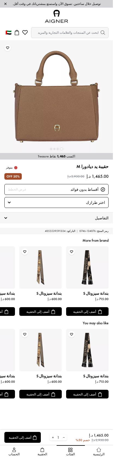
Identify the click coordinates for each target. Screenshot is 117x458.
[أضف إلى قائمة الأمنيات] (7, 48)
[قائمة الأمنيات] (25, 32)
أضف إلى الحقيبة (84, 312)
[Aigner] (56, 16)
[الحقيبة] (17, 32)
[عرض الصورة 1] (61, 149)
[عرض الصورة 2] (58, 149)
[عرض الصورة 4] (51, 149)
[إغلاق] (5, 4)
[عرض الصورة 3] (54, 149)
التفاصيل (102, 218)
